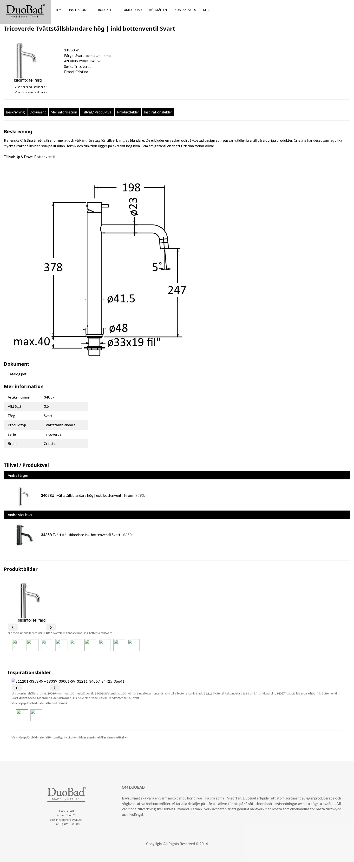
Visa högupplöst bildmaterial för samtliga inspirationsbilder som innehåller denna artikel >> (70, 737)
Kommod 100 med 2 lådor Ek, (71, 693)
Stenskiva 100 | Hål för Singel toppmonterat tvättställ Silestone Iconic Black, (149, 693)
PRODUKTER (105, 10)
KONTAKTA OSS (185, 10)
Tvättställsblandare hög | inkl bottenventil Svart (78, 633)
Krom (107, 56)
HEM (58, 10)
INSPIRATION (78, 10)
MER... (207, 10)
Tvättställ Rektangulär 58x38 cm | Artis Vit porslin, (240, 693)
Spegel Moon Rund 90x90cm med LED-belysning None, (59, 698)
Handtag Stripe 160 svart (119, 698)
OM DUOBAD (133, 10)
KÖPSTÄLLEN (158, 10)
